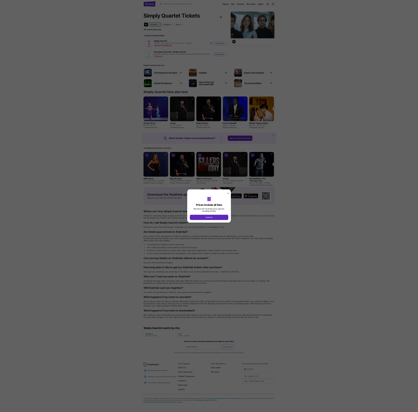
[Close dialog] (228, 193)
